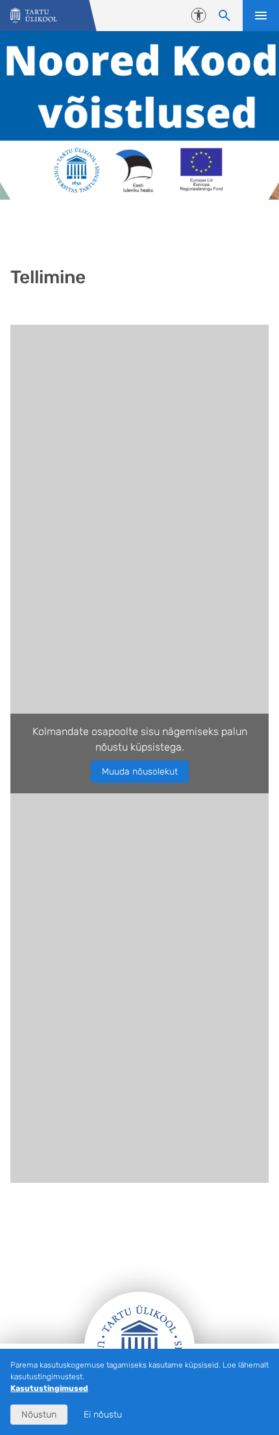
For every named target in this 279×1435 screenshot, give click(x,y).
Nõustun (38, 1414)
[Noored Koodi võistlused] (33, 16)
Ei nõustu (103, 1414)
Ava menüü (261, 15)
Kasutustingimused (49, 1388)
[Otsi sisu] (224, 16)
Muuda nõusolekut (140, 771)
